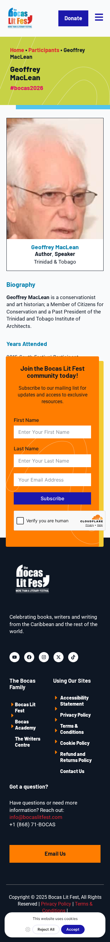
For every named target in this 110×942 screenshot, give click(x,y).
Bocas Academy (25, 724)
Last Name (26, 448)
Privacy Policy (75, 715)
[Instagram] (44, 657)
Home (17, 50)
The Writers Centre (27, 742)
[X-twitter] (58, 657)
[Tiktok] (73, 657)
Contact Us (72, 771)
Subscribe (52, 498)
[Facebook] (29, 657)
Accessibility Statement (74, 701)
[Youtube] (14, 657)
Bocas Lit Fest (25, 707)
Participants (43, 50)
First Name (26, 420)
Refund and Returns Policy (76, 757)
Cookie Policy (75, 743)
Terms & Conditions (72, 729)
